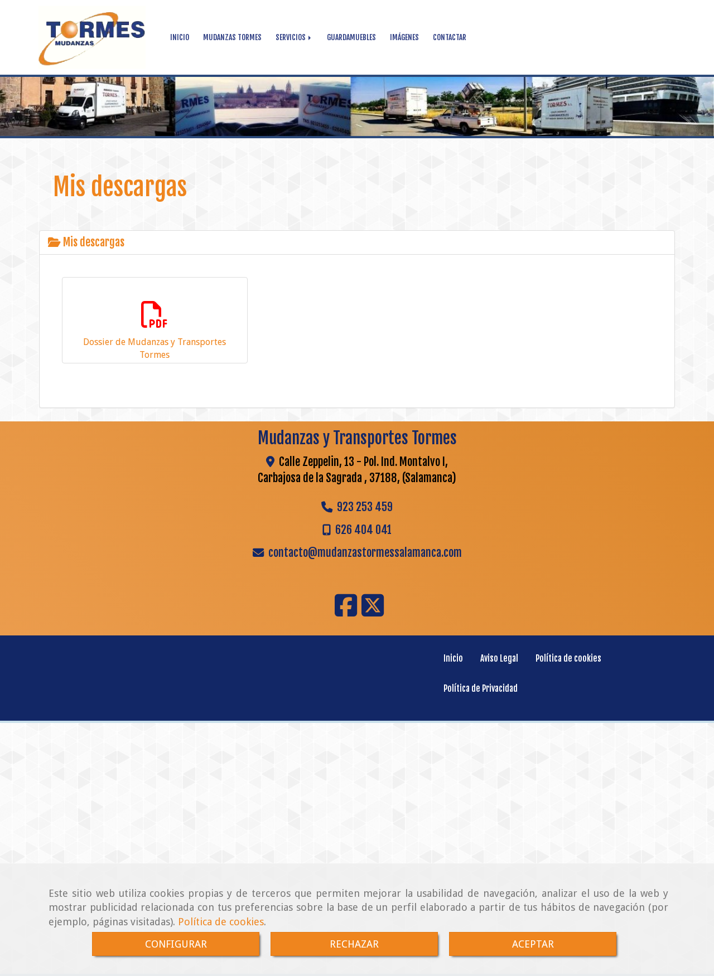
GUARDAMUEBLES (351, 37)
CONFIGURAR (176, 944)
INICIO (179, 37)
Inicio (453, 658)
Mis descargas (92, 242)
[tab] (357, 242)
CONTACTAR (449, 37)
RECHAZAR (354, 944)
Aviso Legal (499, 658)
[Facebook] (346, 612)
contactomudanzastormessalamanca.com (365, 553)
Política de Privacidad (480, 688)
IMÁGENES (404, 37)
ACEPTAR (533, 944)
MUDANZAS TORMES (232, 37)
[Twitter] (372, 612)
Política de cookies (221, 922)
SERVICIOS (291, 37)
